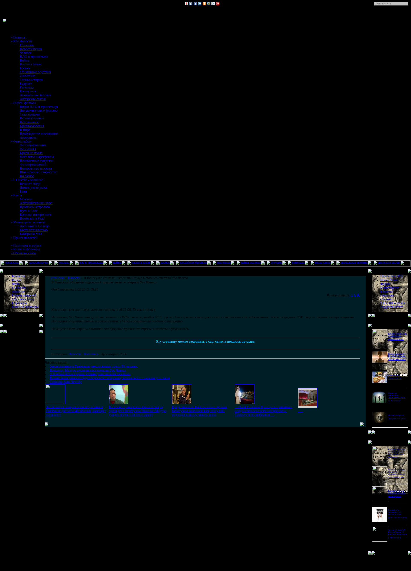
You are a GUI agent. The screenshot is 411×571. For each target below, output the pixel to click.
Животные (27, 76)
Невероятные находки (36, 168)
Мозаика (26, 199)
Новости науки (31, 49)
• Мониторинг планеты (28, 222)
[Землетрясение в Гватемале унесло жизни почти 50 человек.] (55, 402)
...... (300, 411)
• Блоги (16, 195)
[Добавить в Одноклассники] (204, 3)
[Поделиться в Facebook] (195, 3)
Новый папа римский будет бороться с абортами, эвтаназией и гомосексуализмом (110, 378)
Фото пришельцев (33, 145)
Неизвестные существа (36, 160)
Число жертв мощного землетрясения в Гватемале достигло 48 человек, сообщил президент (76, 410)
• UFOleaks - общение (27, 180)
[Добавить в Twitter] (199, 3)
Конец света (28, 91)
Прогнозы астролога (35, 207)
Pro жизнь (27, 45)
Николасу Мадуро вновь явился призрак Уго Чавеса (88, 370)
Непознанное (29, 122)
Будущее (26, 83)
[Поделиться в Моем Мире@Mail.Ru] (208, 3)
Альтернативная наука (36, 203)
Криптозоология (32, 126)
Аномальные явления (35, 95)
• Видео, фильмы (23, 103)
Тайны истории (31, 80)
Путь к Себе (28, 211)
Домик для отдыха (33, 187)
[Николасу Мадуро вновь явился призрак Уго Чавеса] (118, 403)
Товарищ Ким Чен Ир (66, 382)
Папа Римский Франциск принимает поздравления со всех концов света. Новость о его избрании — (263, 410)
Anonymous (28, 137)
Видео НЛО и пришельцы (39, 107)
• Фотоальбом (21, 141)
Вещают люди (30, 184)
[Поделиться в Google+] (217, 3)
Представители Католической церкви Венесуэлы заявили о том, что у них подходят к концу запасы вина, (199, 410)
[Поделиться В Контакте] (190, 3)
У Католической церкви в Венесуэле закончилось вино (90, 374)
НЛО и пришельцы (34, 56)
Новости (74, 354)
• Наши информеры (25, 249)
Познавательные (32, 118)
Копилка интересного (36, 214)
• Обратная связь (23, 253)
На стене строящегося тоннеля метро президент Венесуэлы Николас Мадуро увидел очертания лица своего (137, 410)
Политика (90, 354)
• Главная (18, 37)
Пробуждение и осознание (39, 133)
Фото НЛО (28, 149)
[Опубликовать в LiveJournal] (213, 3)
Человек (26, 53)
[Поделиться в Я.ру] (186, 3)
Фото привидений (33, 164)
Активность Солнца (34, 226)
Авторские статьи (33, 99)
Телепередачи (30, 114)
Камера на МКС (31, 234)
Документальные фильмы (38, 110)
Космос (25, 68)
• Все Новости (21, 41)
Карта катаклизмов (34, 230)
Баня (23, 191)
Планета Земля (30, 64)
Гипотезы (27, 87)
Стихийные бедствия (35, 72)
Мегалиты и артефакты (37, 157)
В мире (25, 130)
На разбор (27, 176)
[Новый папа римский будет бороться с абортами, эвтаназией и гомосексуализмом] (245, 403)
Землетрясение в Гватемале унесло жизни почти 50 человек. (94, 366)
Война (24, 60)
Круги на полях (31, 153)
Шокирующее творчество (38, 172)
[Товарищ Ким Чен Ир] (307, 407)
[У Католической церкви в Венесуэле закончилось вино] (181, 403)
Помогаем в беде (32, 218)
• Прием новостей (24, 237)
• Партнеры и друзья (26, 245)
